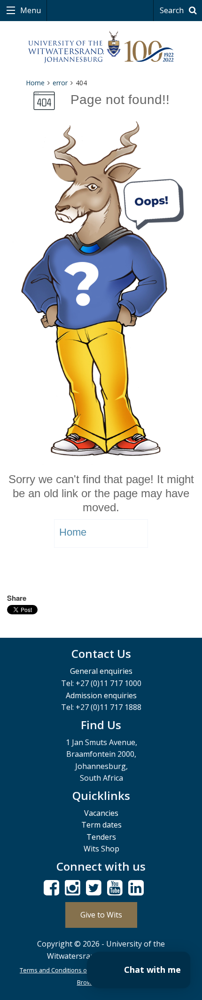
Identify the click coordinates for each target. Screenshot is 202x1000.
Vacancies (101, 813)
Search (173, 10)
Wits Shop (101, 848)
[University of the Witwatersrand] (101, 47)
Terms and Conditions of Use (61, 970)
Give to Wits (101, 915)
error (60, 82)
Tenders (101, 837)
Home (35, 82)
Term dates (101, 825)
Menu (29, 10)
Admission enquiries (101, 695)
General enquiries (101, 671)
